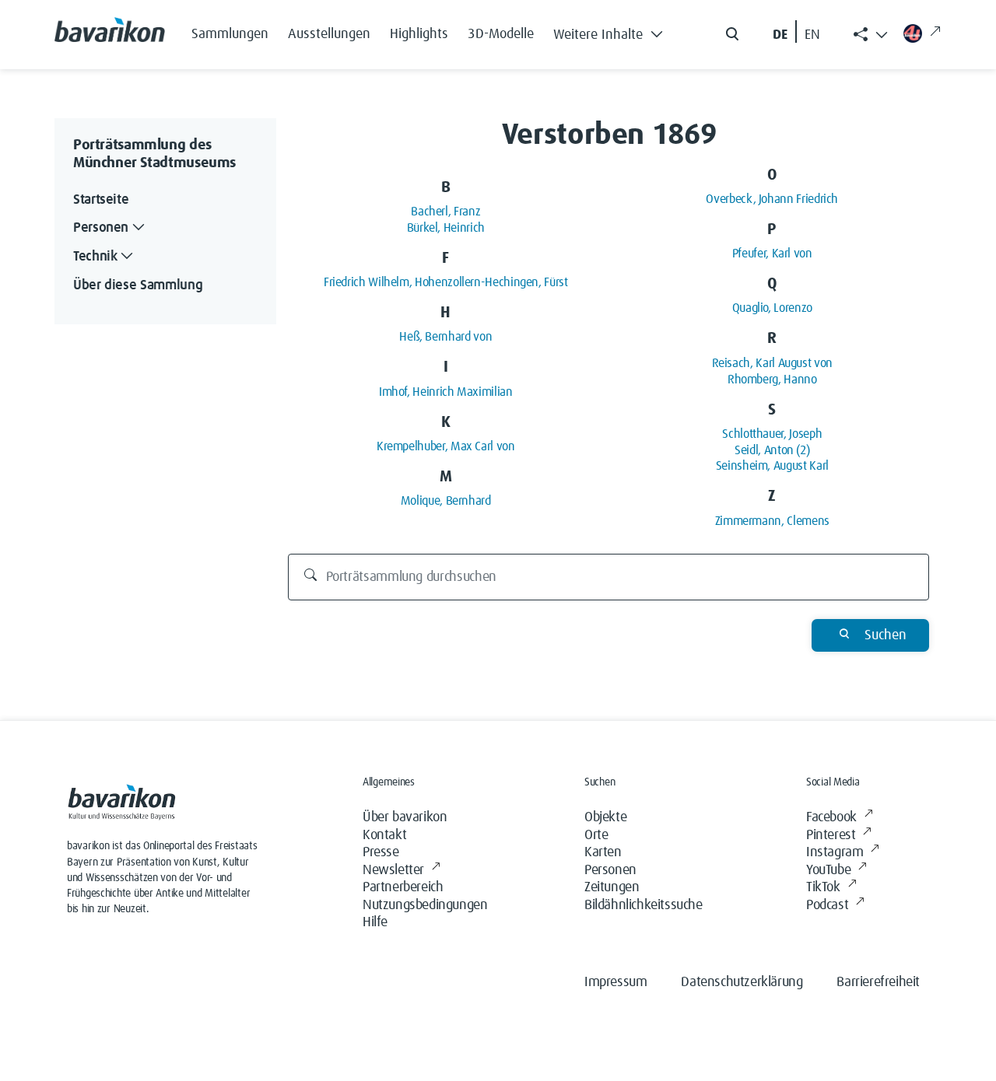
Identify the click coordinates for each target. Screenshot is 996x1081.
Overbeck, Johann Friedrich (772, 199)
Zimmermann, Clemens (772, 521)
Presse (381, 852)
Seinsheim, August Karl (772, 466)
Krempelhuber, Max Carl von (446, 446)
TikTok (823, 887)
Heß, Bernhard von (445, 337)
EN (812, 35)
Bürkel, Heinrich (446, 228)
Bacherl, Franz (445, 211)
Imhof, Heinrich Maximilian (446, 392)
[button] (612, 31)
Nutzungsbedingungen (425, 905)
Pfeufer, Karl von (772, 253)
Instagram (834, 852)
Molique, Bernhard (446, 501)
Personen (610, 870)
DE (780, 35)
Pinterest (830, 835)
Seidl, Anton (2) (772, 450)
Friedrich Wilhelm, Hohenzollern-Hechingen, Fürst (446, 282)
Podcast (827, 905)
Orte (596, 835)
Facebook (831, 817)
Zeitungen (611, 887)
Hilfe (375, 922)
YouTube (828, 870)
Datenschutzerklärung (741, 982)
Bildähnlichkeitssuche (643, 905)
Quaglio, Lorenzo (772, 308)
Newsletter (393, 870)
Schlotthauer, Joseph (772, 434)
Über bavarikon (405, 817)
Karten (603, 852)
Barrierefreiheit (878, 982)
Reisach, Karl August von (772, 363)
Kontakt (384, 835)
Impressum (615, 982)
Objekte (605, 817)
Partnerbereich (403, 887)
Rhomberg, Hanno (772, 379)
